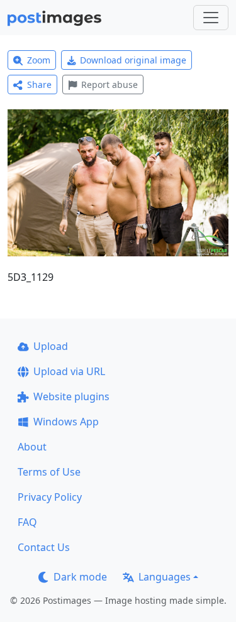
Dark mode (80, 577)
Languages (164, 577)
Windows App (66, 421)
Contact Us (44, 547)
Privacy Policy (50, 497)
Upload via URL (69, 371)
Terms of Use (49, 472)
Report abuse (109, 84)
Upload (50, 346)
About (32, 447)
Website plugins (71, 396)
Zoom (38, 60)
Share (39, 84)
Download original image (133, 60)
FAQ (27, 522)
